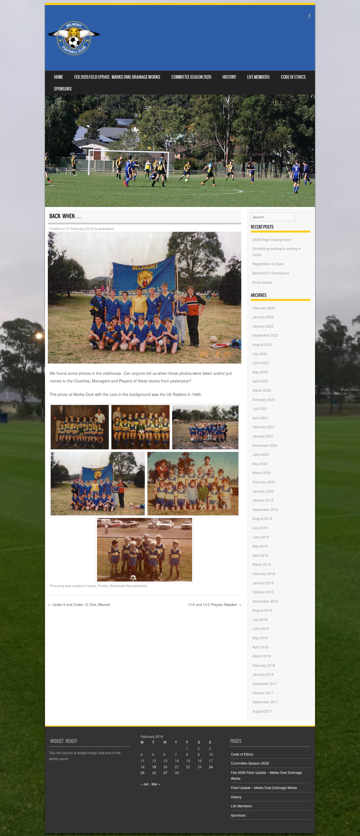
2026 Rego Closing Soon (272, 239)
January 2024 (263, 316)
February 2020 (264, 481)
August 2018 (262, 610)
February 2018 (264, 665)
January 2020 (263, 491)
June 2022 (261, 362)
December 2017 (265, 683)
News (91, 585)
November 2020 (265, 445)
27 (165, 772)
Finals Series (263, 282)
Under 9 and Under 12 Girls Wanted (79, 604)
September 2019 (265, 509)
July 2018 (260, 619)
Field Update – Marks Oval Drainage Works (264, 787)
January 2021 (263, 436)
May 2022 (260, 371)
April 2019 (260, 555)
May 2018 (260, 637)
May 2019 (260, 546)
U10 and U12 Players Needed (214, 604)
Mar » (156, 783)
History (229, 77)
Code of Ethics (293, 77)
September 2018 (265, 601)
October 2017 (263, 692)
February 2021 (264, 426)
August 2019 (262, 518)
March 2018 (262, 656)
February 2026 (264, 307)
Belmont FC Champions (271, 273)
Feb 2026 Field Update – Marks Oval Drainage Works (117, 77)
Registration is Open (268, 263)
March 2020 (262, 472)
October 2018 (263, 591)
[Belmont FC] (74, 38)
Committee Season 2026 (191, 77)
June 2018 (261, 628)
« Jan (145, 783)
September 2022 (265, 335)
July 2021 (260, 408)
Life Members (258, 77)
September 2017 (265, 701)
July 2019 (260, 527)
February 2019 (264, 573)
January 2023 (263, 326)
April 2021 (260, 417)
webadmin (106, 228)
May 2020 (260, 463)
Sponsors (63, 89)
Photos (103, 585)
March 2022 (262, 390)
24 (211, 766)
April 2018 (260, 647)
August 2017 (262, 711)
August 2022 (262, 344)
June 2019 (261, 537)
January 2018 (263, 674)
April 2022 (260, 380)
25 (143, 772)
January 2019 (263, 582)
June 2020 (261, 454)
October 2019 (263, 500)
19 (154, 766)
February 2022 (264, 399)
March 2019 (262, 564)
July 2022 (260, 353)
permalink (139, 585)
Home (58, 77)
